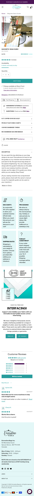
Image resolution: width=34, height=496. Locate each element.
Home (3, 13)
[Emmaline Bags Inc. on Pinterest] (8, 469)
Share (6, 145)
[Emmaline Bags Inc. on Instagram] (5, 469)
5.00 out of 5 (21, 358)
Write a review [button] (17, 376)
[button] (24, 54)
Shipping (5, 95)
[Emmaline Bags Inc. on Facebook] (3, 469)
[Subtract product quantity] (3, 74)
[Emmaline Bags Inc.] (17, 7)
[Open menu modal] (2, 7)
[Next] (31, 2)
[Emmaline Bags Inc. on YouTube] (11, 469)
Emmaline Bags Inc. (17, 484)
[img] (6, 392)
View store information (10, 90)
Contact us (21, 139)
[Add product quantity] (8, 74)
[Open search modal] (28, 7)
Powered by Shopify (7, 487)
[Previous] (3, 2)
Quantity (4, 71)
